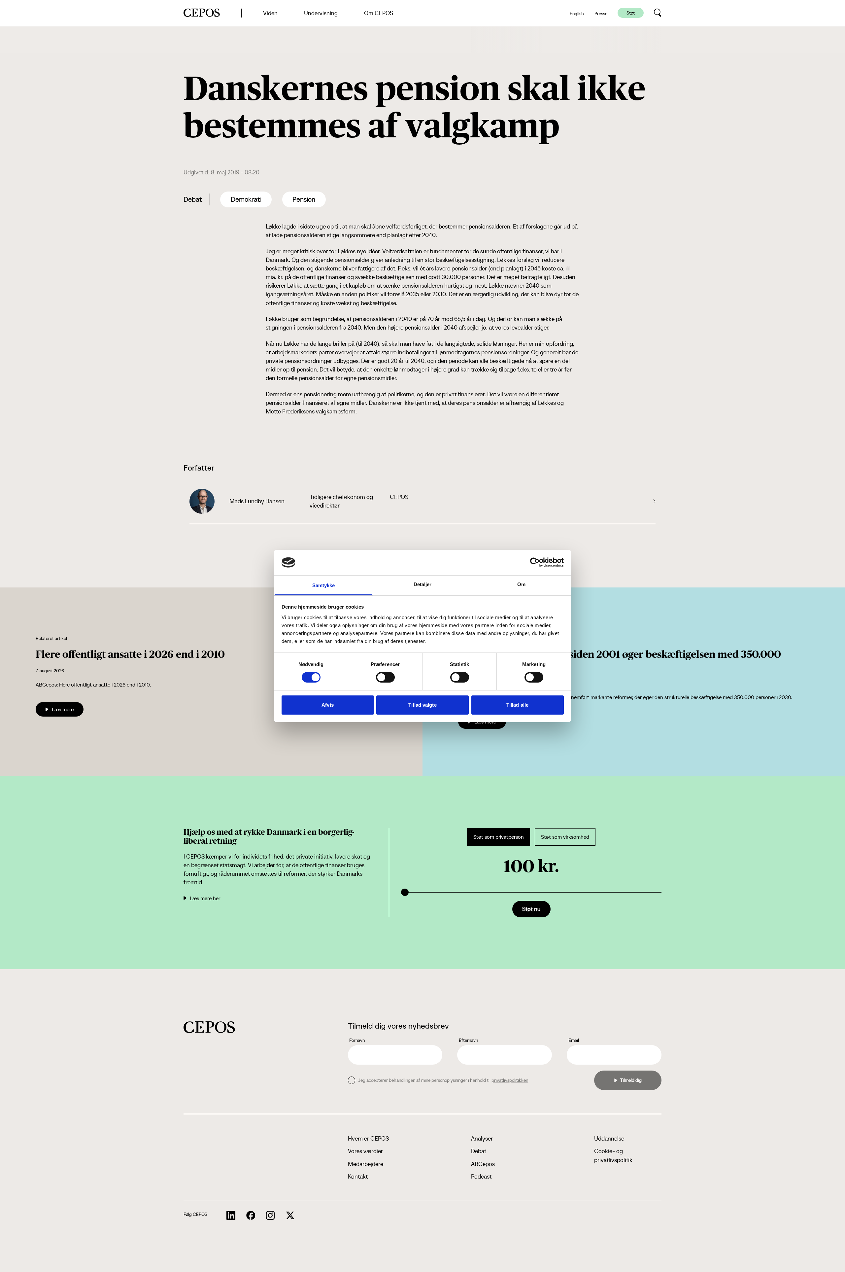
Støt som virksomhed (565, 837)
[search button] (657, 13)
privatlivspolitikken (509, 1080)
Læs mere (63, 709)
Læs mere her (205, 898)
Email (573, 1040)
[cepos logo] (209, 1027)
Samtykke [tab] (323, 585)
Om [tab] (521, 584)
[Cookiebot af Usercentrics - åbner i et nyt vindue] (535, 562)
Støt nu (531, 909)
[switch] (385, 677)
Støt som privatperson (498, 837)
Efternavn (468, 1040)
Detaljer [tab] (423, 584)
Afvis (327, 705)
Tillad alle (517, 705)
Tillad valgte (422, 705)
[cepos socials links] (231, 1215)
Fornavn (357, 1040)
